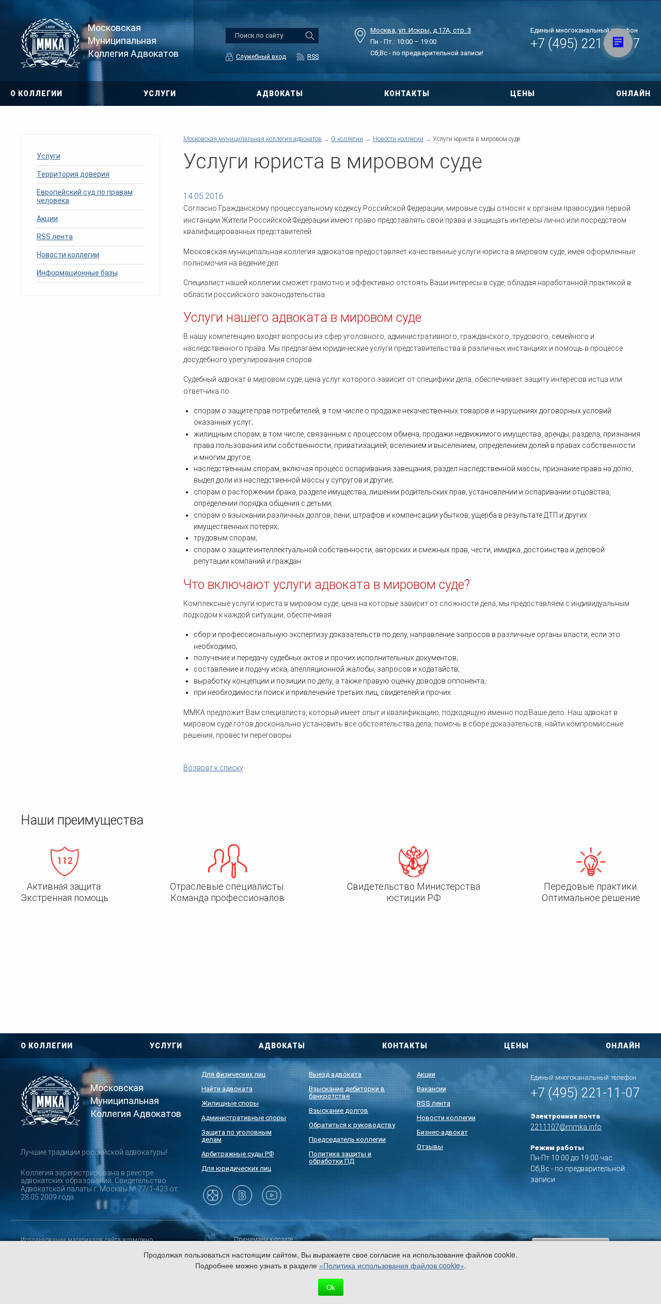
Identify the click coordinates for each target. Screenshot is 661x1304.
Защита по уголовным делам (236, 1135)
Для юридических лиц (236, 1168)
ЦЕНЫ (522, 93)
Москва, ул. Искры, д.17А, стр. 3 (420, 30)
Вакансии (431, 1089)
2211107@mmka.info (566, 1127)
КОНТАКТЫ (407, 93)
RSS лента (55, 236)
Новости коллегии (68, 255)
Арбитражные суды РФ (237, 1154)
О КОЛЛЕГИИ (36, 93)
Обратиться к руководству (352, 1125)
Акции (47, 218)
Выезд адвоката (335, 1074)
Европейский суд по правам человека (85, 196)
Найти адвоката (227, 1089)
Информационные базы (77, 273)
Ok (330, 1287)
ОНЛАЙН (633, 93)
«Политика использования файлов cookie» (391, 1265)
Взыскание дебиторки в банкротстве (347, 1092)
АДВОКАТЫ (280, 93)
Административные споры (243, 1118)
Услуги (48, 156)
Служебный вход (261, 56)
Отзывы (430, 1147)
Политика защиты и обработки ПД (340, 1157)
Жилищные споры (230, 1103)
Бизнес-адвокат (442, 1132)
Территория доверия (73, 174)
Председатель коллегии (347, 1139)
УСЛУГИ (160, 93)
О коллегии (347, 139)
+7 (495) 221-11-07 (585, 43)
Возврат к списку (213, 768)
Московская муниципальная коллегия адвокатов (252, 139)
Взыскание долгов (338, 1110)
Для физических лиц (233, 1074)
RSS (313, 56)
